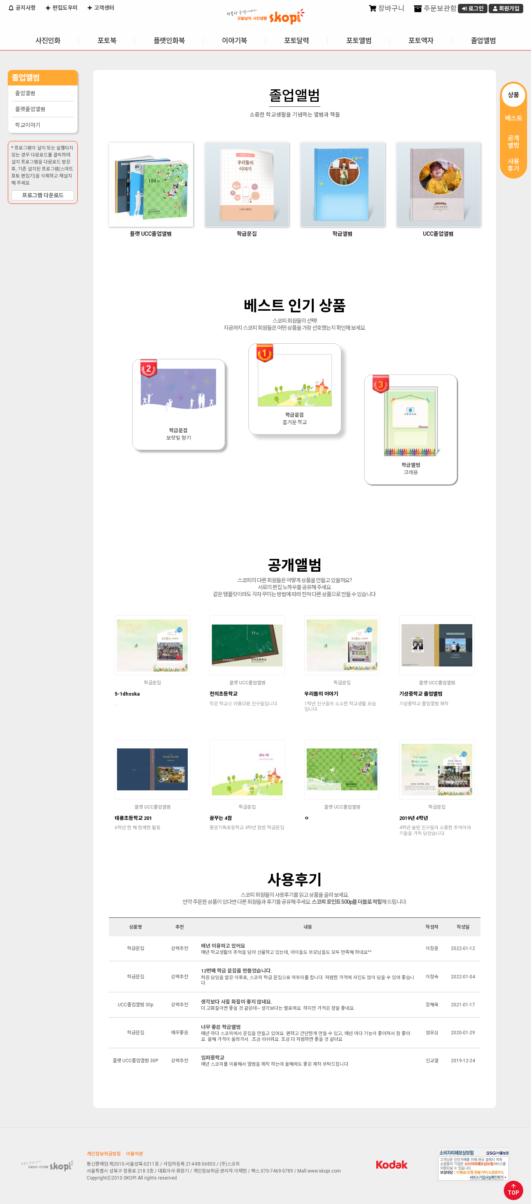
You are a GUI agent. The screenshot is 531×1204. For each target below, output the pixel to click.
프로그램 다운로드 (43, 195)
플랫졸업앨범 (30, 109)
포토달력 (296, 41)
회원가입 (508, 8)
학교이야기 (27, 125)
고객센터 (103, 8)
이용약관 (134, 1154)
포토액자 (421, 41)
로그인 (475, 8)
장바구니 (391, 8)
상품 (513, 95)
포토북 (107, 41)
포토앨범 (358, 41)
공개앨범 (513, 141)
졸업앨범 (483, 41)
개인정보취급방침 (104, 1154)
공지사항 (25, 8)
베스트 (513, 118)
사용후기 (513, 165)
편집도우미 (64, 8)
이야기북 (234, 41)
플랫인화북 (169, 41)
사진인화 (47, 41)
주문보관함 (439, 8)
